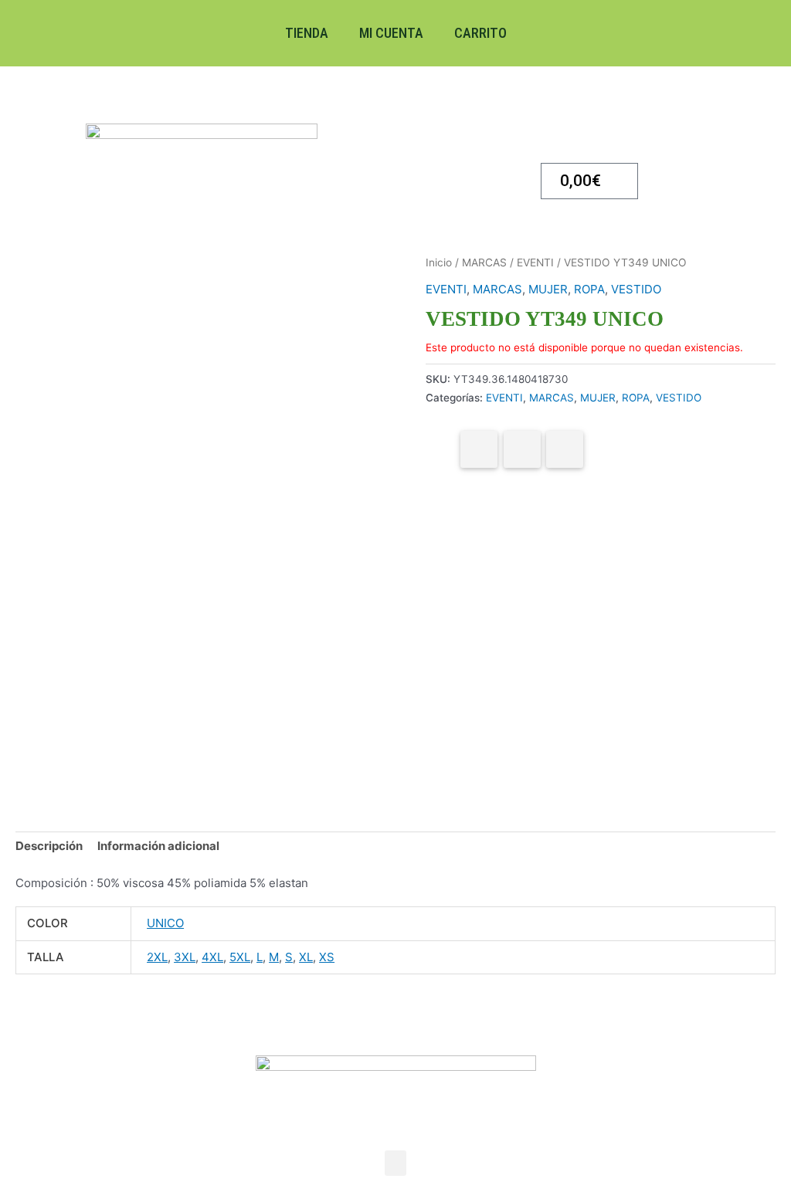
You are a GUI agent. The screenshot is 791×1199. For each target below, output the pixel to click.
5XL (239, 957)
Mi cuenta (391, 33)
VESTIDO (636, 289)
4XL (212, 957)
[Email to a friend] (564, 449)
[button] (395, 1163)
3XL (184, 957)
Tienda (306, 33)
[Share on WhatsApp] (522, 449)
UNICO (165, 923)
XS (326, 957)
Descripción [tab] (49, 845)
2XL (157, 957)
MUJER (548, 289)
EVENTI (535, 262)
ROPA (589, 289)
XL (306, 957)
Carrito (480, 33)
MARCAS (484, 262)
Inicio (439, 262)
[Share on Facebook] (478, 449)
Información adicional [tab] (158, 845)
